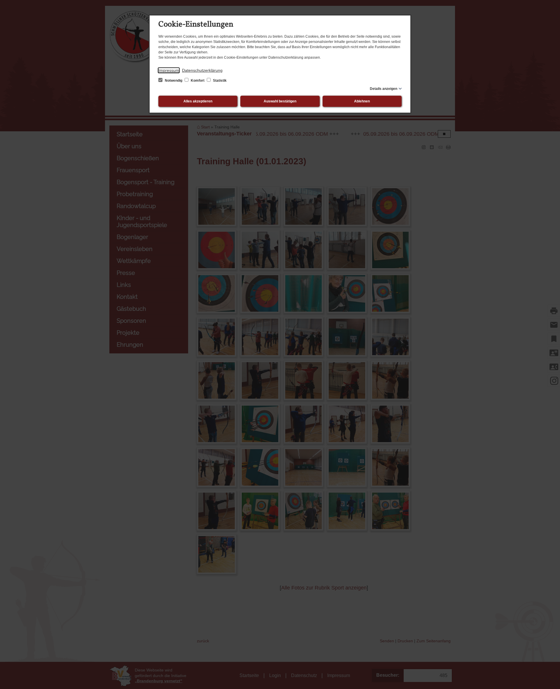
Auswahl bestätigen (280, 101)
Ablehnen (362, 101)
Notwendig (173, 81)
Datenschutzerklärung (202, 70)
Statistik (219, 81)
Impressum (168, 70)
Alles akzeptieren (197, 101)
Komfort (197, 81)
